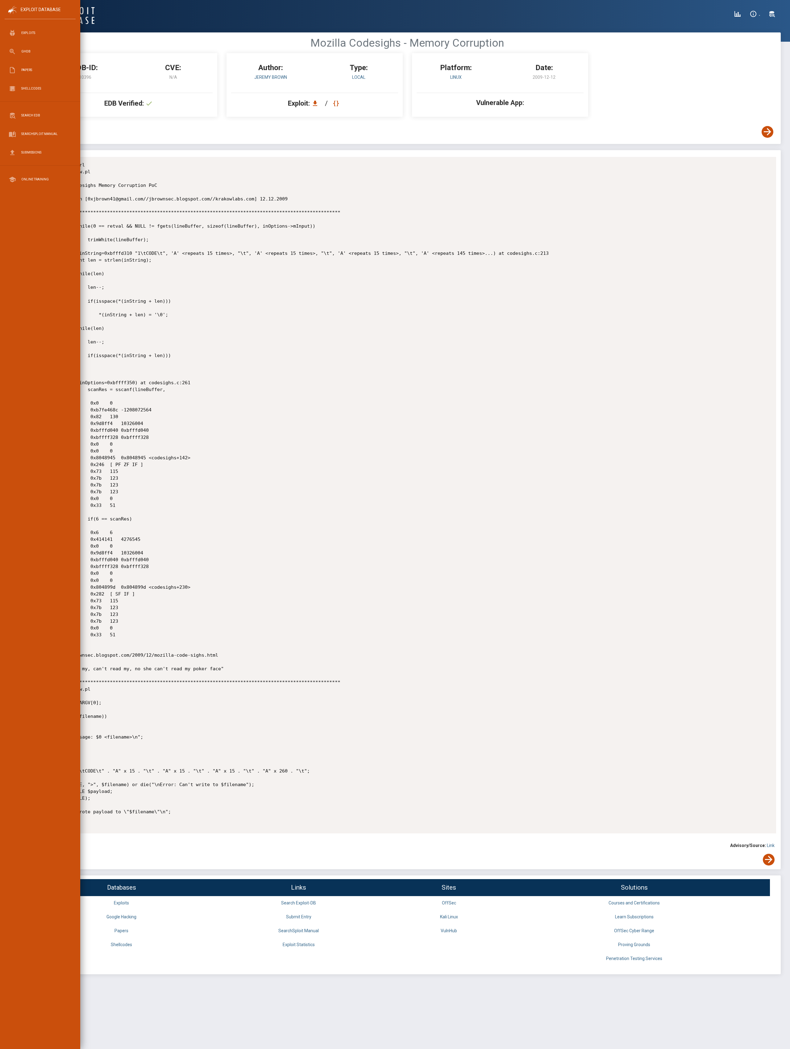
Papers (121, 930)
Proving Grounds (634, 944)
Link (771, 845)
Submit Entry (298, 916)
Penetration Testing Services (634, 958)
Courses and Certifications (634, 902)
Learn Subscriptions (634, 916)
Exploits (121, 902)
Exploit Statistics (299, 944)
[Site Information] (755, 14)
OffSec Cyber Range (634, 930)
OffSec (449, 902)
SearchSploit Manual (298, 930)
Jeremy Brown (270, 77)
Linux (456, 77)
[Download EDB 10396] (316, 103)
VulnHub (449, 930)
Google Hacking (121, 916)
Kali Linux (449, 916)
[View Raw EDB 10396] (336, 103)
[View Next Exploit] (767, 132)
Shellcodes (121, 944)
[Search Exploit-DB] (772, 14)
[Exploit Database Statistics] (737, 14)
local (358, 77)
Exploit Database (41, 9)
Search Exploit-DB (298, 902)
